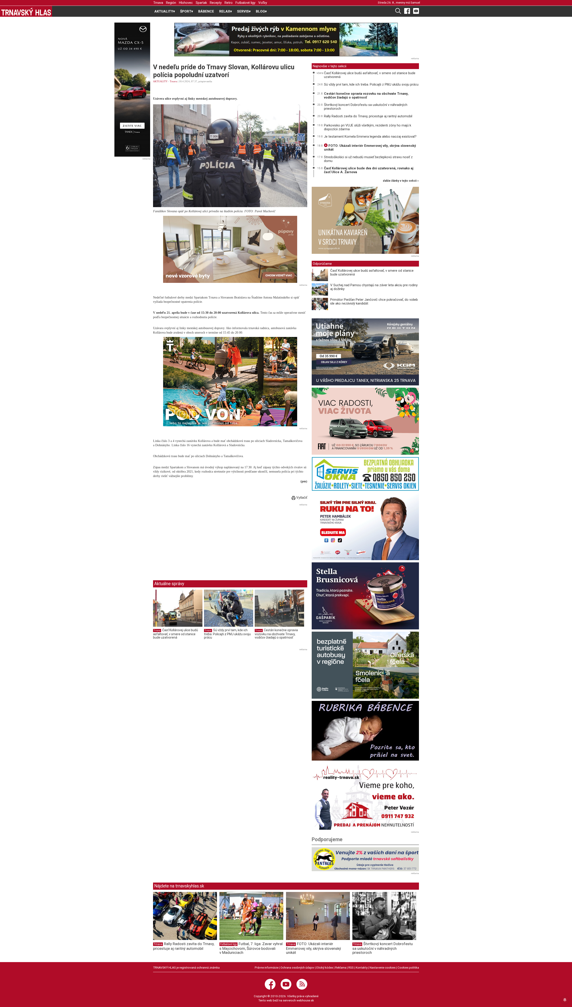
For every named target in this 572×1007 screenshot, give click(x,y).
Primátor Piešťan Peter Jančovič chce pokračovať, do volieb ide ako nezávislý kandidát (374, 301)
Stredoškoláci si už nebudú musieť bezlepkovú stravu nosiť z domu (368, 159)
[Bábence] (365, 731)
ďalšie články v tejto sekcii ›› (401, 180)
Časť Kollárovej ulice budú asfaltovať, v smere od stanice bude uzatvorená (175, 633)
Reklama (340, 967)
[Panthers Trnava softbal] (365, 859)
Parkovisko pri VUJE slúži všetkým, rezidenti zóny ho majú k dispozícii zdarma (367, 127)
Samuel (415, 2)
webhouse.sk (305, 1000)
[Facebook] (407, 11)
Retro (229, 3)
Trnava (158, 3)
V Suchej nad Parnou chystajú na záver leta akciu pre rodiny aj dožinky (374, 287)
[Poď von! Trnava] (230, 381)
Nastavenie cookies (382, 967)
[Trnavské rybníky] (286, 39)
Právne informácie (266, 967)
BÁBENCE (206, 11)
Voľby (262, 3)
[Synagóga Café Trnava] (365, 220)
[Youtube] (416, 11)
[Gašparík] (365, 595)
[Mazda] (132, 90)
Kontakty (362, 967)
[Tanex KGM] (365, 351)
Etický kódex (324, 967)
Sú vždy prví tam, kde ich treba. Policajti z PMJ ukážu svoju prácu (227, 633)
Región (171, 3)
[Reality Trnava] (365, 796)
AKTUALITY (160, 81)
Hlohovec (186, 3)
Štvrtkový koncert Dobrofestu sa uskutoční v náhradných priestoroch (365, 107)
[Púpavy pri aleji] (230, 249)
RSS (351, 967)
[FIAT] (365, 421)
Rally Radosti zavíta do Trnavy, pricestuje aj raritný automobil (368, 116)
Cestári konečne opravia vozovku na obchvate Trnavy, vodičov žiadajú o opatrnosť (276, 633)
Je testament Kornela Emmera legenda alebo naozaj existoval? (370, 137)
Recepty (216, 3)
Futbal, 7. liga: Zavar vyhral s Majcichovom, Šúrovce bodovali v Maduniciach (251, 948)
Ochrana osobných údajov (297, 967)
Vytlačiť (301, 498)
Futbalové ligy (245, 3)
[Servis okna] (365, 474)
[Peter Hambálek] (365, 526)
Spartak (201, 3)
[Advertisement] (190, 538)
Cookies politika (408, 967)
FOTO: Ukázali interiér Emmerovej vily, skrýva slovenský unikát (370, 147)
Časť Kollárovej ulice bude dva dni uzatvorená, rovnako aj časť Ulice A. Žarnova (368, 170)
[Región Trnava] (365, 665)
